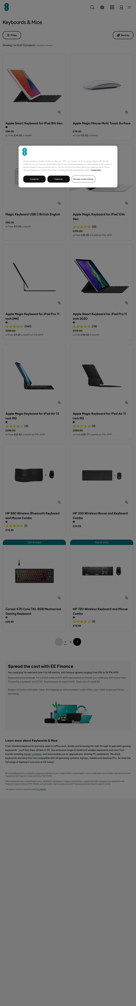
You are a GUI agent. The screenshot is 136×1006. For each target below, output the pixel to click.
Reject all (59, 179)
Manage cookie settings (83, 179)
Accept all (34, 179)
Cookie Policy (96, 170)
